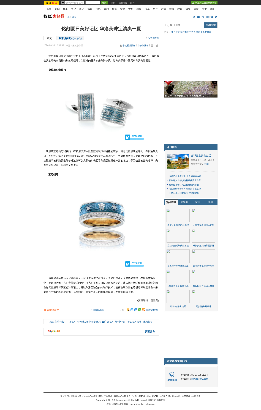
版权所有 (161, 400)
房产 (155, 9)
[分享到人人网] (135, 309)
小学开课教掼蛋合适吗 (203, 225)
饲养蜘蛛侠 (185, 32)
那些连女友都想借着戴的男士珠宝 (185, 180)
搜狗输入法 (76, 396)
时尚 (163, 9)
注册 (113, 3)
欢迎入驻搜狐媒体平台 (205, 2)
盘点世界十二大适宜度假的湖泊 (184, 184)
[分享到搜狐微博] (128, 309)
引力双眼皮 (205, 32)
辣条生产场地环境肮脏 (178, 266)
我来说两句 (70, 38)
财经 (122, 9)
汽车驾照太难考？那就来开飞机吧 (185, 189)
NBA (98, 9)
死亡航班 (175, 32)
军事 (65, 9)
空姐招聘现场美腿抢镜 (178, 245)
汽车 (147, 9)
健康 (171, 9)
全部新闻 (186, 396)
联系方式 (128, 396)
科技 (139, 9)
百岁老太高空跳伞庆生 (203, 266)
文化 (73, 9)
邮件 (132, 3)
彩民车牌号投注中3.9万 (62, 321)
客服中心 (118, 396)
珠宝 (74, 17)
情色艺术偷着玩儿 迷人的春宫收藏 (185, 176)
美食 (204, 9)
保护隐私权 (140, 396)
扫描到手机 (153, 38)
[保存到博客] (152, 310)
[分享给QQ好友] (131, 309)
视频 (106, 9)
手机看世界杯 (129, 45)
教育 (179, 9)
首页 (49, 9)
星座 (212, 9)
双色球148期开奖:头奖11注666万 (95, 321)
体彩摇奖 (148, 321)
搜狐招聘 (97, 396)
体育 (89, 9)
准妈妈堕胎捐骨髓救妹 (203, 245)
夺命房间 (195, 32)
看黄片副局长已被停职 (178, 225)
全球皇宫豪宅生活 (201, 155)
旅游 (196, 9)
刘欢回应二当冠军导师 (203, 286)
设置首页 (64, 396)
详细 (206, 164)
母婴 (188, 9)
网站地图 (176, 396)
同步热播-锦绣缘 (203, 306)
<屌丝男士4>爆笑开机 (178, 286)
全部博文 (196, 396)
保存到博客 (143, 45)
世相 (130, 9)
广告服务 (108, 396)
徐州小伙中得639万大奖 (128, 321)
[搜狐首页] (51, 2)
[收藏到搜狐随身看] (139, 309)
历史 (81, 9)
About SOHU (153, 396)
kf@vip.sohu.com (199, 379)
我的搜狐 (123, 3)
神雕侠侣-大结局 (178, 306)
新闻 (57, 9)
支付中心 (87, 396)
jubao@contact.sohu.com (142, 404)
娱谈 (114, 9)
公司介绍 (165, 396)
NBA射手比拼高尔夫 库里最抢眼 (184, 193)
